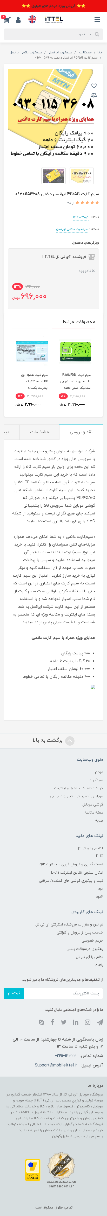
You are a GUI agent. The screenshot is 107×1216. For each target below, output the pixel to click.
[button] (10, 19)
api (100, 888)
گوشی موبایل (92, 804)
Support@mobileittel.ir (56, 1065)
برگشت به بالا (48, 740)
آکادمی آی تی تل (90, 848)
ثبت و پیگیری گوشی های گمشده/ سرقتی (71, 880)
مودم (99, 772)
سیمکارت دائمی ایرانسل (72, 229)
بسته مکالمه (93, 812)
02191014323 (65, 1056)
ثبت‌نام (14, 993)
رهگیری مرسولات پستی (84, 948)
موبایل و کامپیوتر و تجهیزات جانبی (76, 796)
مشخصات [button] (39, 432)
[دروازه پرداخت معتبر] (33, 1169)
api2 (99, 896)
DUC (99, 856)
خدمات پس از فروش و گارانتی (80, 932)
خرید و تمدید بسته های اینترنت (78, 788)
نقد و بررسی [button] (81, 432)
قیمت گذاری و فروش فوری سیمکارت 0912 (70, 864)
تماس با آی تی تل (89, 957)
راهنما (99, 965)
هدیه (99, 820)
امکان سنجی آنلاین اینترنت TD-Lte (76, 872)
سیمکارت (96, 780)
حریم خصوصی (92, 940)
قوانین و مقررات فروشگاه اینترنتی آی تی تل (69, 924)
